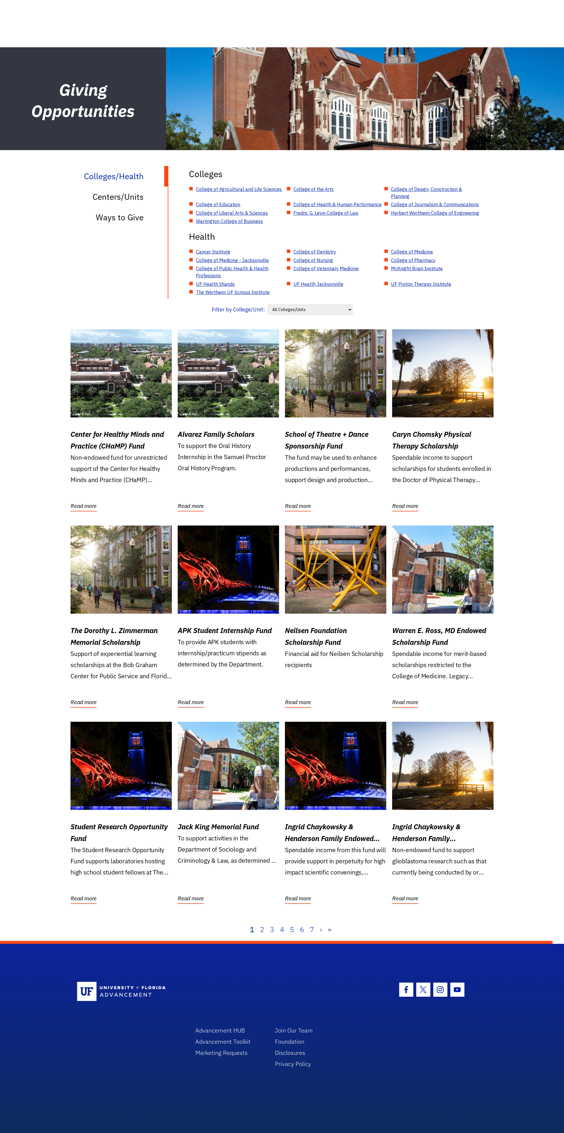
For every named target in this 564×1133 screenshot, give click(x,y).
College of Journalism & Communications (435, 204)
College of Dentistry (314, 252)
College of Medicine (412, 252)
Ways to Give (120, 217)
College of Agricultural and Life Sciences (239, 189)
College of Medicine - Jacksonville (232, 260)
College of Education (218, 204)
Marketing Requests (221, 1053)
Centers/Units (118, 196)
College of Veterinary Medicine (326, 268)
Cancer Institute (213, 252)
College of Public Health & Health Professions (232, 272)
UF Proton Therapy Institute (421, 284)
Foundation (289, 1041)
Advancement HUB (220, 1030)
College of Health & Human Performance (337, 204)
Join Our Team (294, 1030)
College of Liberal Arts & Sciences (232, 213)
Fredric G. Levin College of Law (325, 213)
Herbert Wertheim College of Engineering (435, 213)
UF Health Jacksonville (318, 284)
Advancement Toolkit (223, 1041)
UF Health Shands (215, 284)
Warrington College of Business (229, 221)
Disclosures (290, 1053)
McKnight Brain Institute (417, 268)
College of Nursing (313, 260)
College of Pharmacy (413, 260)
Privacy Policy (293, 1064)
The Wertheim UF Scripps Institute (233, 292)
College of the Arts (313, 189)
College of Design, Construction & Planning (426, 192)
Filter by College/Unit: (238, 309)
